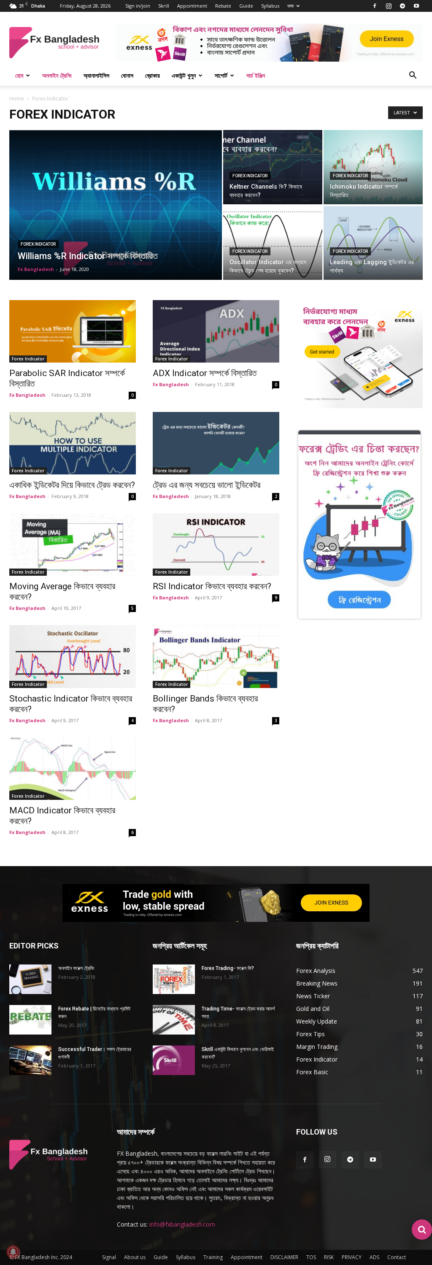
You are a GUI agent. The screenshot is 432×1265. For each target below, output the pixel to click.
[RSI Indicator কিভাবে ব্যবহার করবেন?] (216, 544)
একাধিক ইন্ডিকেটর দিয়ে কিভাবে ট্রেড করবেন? (72, 485)
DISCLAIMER (284, 1257)
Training (213, 1257)
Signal (109, 1257)
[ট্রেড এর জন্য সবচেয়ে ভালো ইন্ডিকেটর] (216, 443)
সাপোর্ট (221, 75)
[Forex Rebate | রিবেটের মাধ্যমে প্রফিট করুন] (30, 1020)
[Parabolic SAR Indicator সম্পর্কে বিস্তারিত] (72, 331)
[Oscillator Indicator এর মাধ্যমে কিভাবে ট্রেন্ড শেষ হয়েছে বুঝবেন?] (272, 243)
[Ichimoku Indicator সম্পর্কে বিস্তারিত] (373, 167)
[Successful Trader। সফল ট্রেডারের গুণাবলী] (30, 1060)
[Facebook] (374, 6)
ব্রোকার (152, 75)
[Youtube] (416, 6)
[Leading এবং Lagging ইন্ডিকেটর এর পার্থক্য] (373, 243)
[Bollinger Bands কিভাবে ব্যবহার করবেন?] (216, 656)
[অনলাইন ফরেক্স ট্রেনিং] (30, 979)
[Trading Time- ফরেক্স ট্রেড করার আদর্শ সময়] (174, 1020)
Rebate (223, 6)
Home (16, 98)
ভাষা (290, 6)
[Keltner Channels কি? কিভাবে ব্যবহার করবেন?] (272, 167)
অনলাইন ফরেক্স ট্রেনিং (76, 968)
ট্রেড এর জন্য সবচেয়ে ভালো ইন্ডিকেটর (206, 485)
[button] (412, 76)
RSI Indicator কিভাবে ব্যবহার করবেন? (212, 586)
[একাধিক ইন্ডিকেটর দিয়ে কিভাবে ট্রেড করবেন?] (72, 443)
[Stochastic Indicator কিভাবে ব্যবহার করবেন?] (72, 656)
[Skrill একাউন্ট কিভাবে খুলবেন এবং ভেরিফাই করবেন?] (174, 1060)
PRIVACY (352, 1257)
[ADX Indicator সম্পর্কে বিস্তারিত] (216, 331)
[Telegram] (402, 6)
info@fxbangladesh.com (182, 1224)
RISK (329, 1257)
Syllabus (270, 6)
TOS (311, 1257)
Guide (246, 6)
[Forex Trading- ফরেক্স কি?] (174, 979)
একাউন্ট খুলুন (184, 75)
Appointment (192, 6)
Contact (396, 1257)
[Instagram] (388, 6)
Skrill (163, 6)
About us (135, 1257)
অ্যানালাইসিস (96, 75)
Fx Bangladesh (36, 269)
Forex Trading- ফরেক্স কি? (228, 968)
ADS (374, 1257)
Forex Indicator (38, 244)
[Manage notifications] (13, 1252)
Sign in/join (137, 6)
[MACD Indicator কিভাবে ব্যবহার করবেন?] (72, 768)
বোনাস (127, 75)
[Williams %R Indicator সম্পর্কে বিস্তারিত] (115, 222)
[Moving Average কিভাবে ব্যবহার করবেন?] (72, 544)
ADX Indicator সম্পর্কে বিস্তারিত (204, 373)
